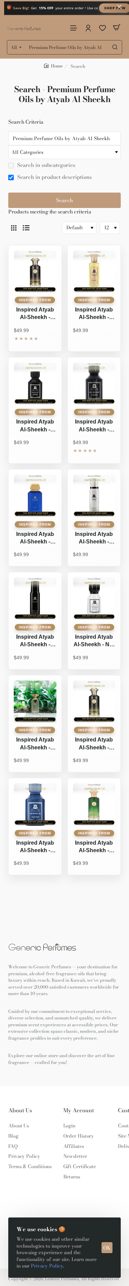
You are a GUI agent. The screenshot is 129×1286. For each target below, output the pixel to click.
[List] (26, 227)
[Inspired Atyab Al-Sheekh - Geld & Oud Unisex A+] (94, 384)
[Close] (119, 7)
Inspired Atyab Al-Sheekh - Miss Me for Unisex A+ (94, 538)
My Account (78, 1110)
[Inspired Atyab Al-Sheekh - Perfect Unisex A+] (35, 702)
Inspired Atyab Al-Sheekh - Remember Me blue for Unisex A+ (35, 847)
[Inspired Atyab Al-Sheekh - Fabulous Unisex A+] (35, 384)
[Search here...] (115, 47)
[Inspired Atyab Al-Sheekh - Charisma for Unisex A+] (94, 271)
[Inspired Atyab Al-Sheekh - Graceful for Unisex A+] (35, 496)
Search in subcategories (45, 165)
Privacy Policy (47, 1266)
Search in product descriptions (54, 177)
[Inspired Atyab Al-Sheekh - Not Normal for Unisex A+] (94, 598)
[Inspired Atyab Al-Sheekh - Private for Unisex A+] (94, 702)
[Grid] (13, 227)
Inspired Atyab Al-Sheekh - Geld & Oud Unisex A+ (94, 426)
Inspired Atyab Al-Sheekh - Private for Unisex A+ (94, 744)
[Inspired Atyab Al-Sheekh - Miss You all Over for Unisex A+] (35, 598)
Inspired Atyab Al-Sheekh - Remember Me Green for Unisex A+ (94, 847)
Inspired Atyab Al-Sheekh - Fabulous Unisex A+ (35, 426)
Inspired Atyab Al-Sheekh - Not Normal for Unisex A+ (94, 641)
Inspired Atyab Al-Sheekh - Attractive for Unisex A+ (35, 314)
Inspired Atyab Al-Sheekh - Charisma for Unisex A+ (94, 314)
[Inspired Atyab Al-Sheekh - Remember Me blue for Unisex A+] (35, 804)
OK (107, 1248)
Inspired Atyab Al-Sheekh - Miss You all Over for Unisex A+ (35, 641)
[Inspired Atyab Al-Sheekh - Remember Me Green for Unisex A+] (94, 804)
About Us (20, 1110)
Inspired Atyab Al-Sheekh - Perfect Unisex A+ (35, 744)
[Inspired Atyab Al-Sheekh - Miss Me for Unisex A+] (94, 496)
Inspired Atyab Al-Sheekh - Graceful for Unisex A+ (35, 538)
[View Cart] (116, 27)
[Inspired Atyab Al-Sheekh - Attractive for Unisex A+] (35, 271)
